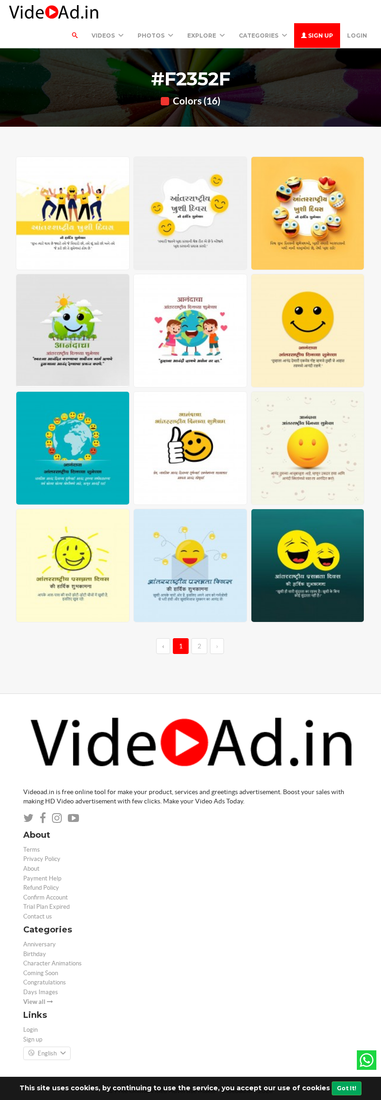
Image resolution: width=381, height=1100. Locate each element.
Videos (104, 35)
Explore (202, 35)
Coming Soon (40, 973)
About (31, 868)
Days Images (40, 992)
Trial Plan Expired (46, 906)
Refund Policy (41, 887)
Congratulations (44, 982)
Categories (259, 35)
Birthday (34, 954)
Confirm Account (45, 897)
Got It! (346, 1088)
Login (357, 35)
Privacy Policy (41, 858)
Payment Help (42, 878)
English (47, 1053)
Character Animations (52, 963)
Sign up (320, 35)
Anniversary (39, 944)
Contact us (37, 916)
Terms (31, 849)
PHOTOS (152, 35)
